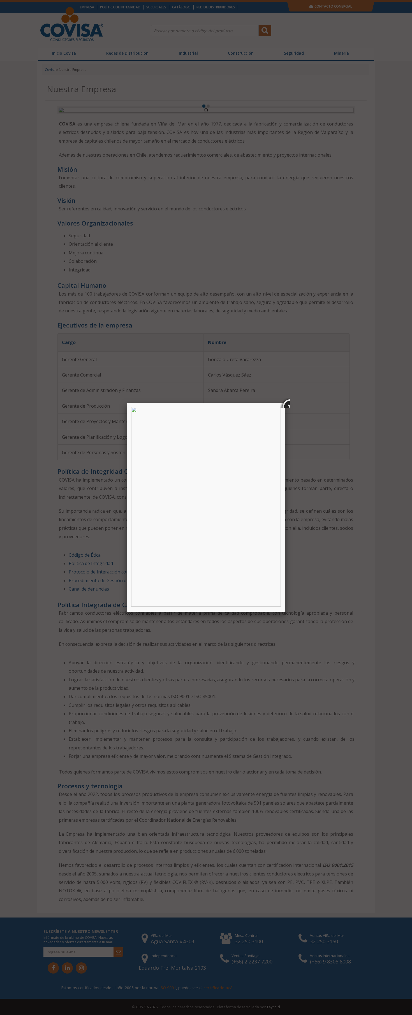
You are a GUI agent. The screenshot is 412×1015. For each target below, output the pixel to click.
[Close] (285, 403)
